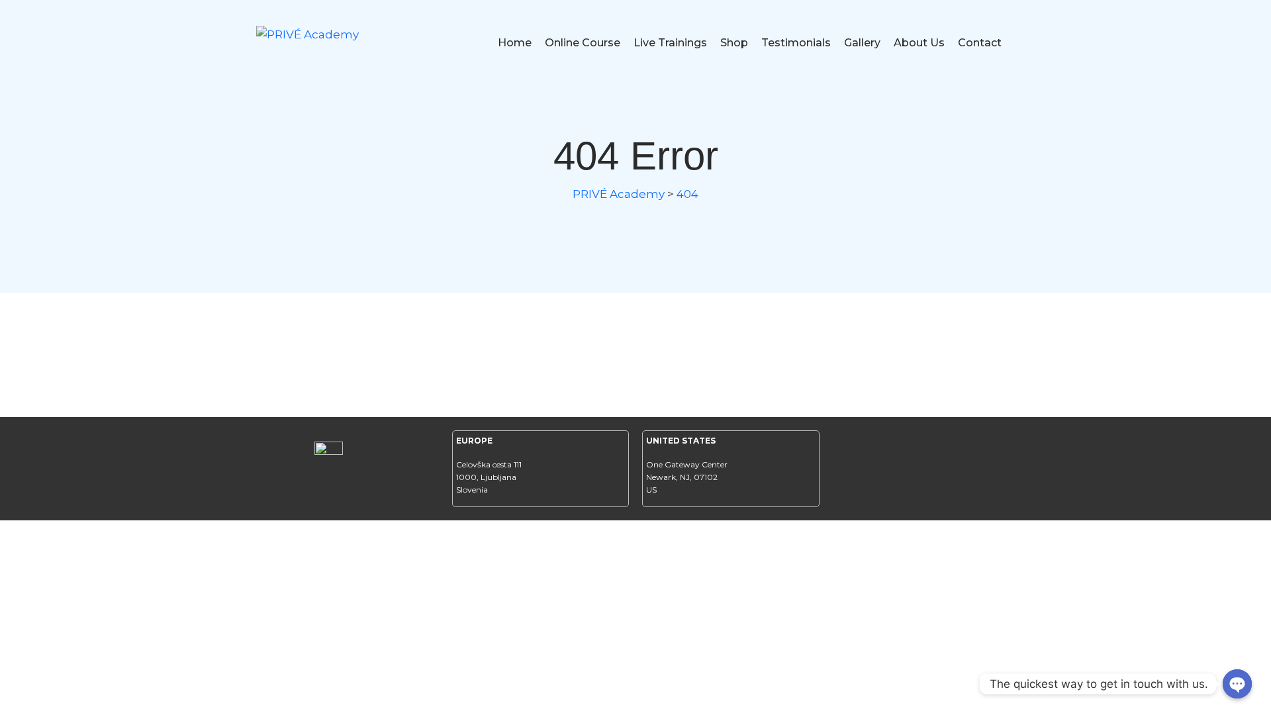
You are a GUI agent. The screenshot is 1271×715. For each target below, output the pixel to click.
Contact (980, 42)
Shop (734, 42)
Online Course (582, 42)
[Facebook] (884, 468)
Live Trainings (670, 42)
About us (919, 42)
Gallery (862, 42)
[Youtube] (957, 468)
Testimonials (796, 42)
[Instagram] (920, 468)
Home (515, 42)
